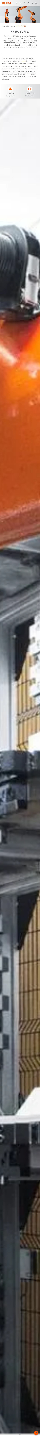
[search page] (17, 3)
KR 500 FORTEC (21, 26)
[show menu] (36, 3)
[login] (28, 3)
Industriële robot (7, 26)
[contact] (20, 3)
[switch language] (24, 3)
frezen (24, 61)
